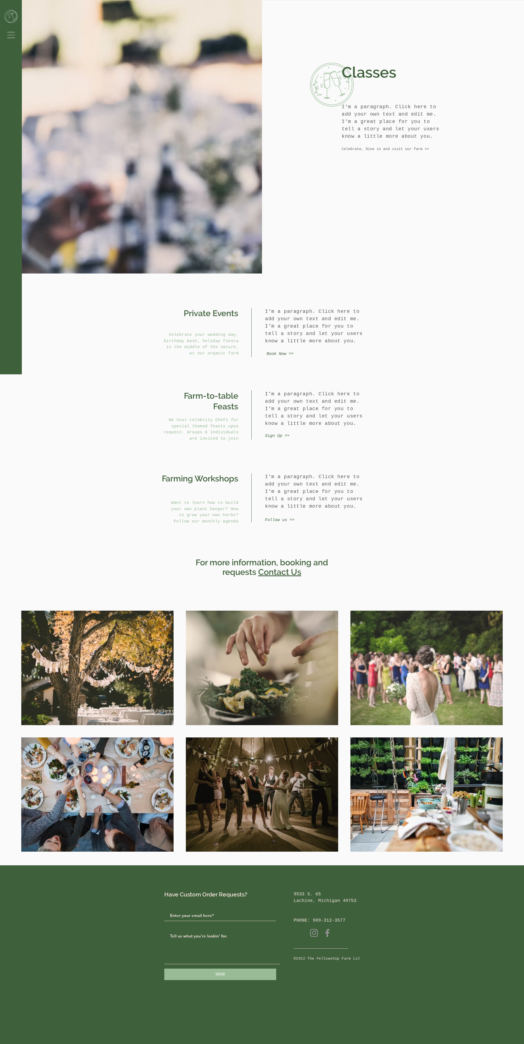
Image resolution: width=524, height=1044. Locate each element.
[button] (11, 35)
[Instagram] (314, 933)
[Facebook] (327, 933)
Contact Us (279, 572)
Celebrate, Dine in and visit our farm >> (385, 149)
